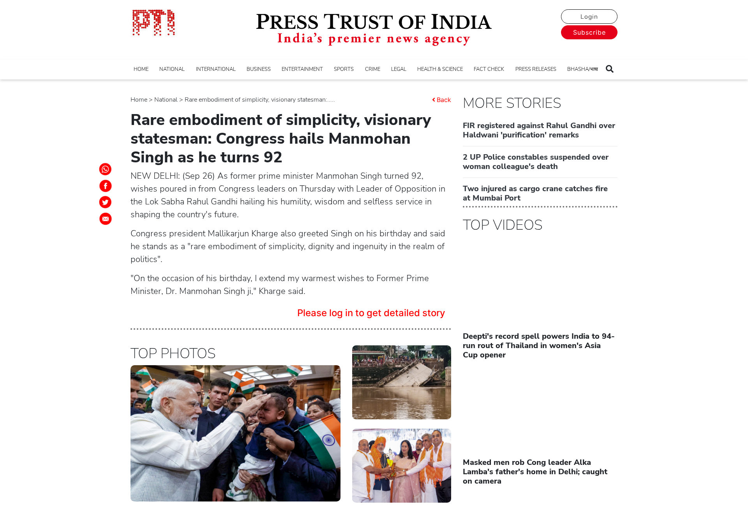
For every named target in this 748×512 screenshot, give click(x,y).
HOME (141, 69)
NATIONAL (172, 69)
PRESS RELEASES (535, 69)
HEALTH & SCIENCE (440, 69)
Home (139, 99)
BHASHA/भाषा (582, 69)
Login (589, 16)
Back (444, 100)
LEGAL (398, 69)
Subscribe (589, 32)
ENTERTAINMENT (302, 69)
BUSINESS (259, 69)
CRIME (372, 69)
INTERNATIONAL (216, 69)
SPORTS (344, 69)
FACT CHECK (489, 69)
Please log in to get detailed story (371, 312)
